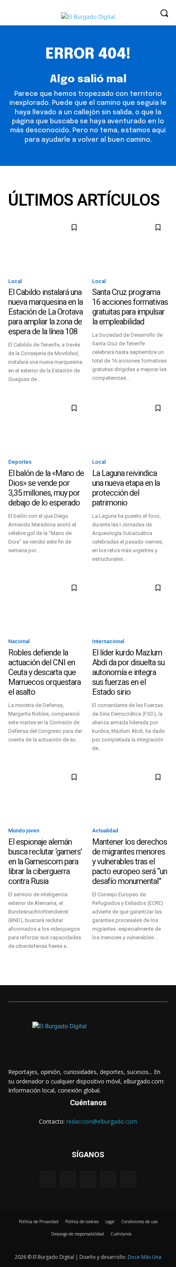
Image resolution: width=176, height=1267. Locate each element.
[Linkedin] (88, 1179)
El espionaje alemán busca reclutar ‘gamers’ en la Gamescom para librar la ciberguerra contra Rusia (45, 861)
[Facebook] (48, 1179)
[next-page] (26, 955)
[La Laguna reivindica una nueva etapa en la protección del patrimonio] (130, 424)
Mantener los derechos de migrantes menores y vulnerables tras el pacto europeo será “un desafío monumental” (129, 861)
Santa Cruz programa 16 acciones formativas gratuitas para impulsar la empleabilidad (130, 306)
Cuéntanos (88, 1102)
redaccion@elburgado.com (101, 1121)
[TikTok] (108, 1179)
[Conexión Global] (88, 16)
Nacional (18, 641)
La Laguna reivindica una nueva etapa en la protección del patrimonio (126, 488)
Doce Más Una (144, 1256)
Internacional (108, 641)
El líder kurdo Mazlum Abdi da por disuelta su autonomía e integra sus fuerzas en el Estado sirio (128, 672)
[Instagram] (68, 1179)
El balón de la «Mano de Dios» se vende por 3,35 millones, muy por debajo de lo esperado (46, 488)
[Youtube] (128, 1179)
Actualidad (105, 830)
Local (15, 281)
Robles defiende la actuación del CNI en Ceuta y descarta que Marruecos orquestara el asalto (44, 672)
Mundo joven (23, 830)
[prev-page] (13, 955)
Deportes (20, 462)
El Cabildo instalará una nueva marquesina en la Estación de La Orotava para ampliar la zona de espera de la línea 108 (45, 311)
